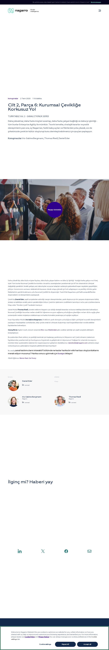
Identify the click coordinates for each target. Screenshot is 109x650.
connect (27, 385)
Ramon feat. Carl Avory (27, 358)
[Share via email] (89, 551)
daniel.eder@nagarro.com (78, 343)
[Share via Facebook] (66, 551)
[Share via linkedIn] (20, 551)
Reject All (65, 644)
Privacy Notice (44, 637)
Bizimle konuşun (96, 2)
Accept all (87, 644)
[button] (99, 11)
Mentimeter (52, 330)
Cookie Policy (30, 637)
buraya (61, 353)
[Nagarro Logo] (23, 10)
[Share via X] (43, 551)
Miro (42, 330)
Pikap (56, 381)
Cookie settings (45, 644)
